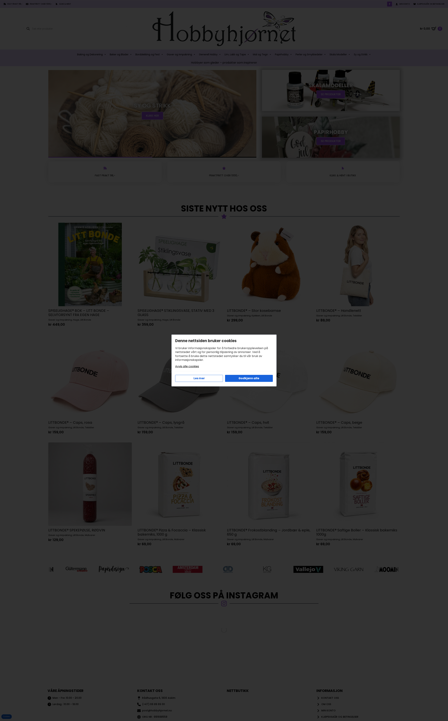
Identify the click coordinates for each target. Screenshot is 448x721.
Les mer (199, 378)
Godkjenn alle (249, 378)
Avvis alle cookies (187, 366)
